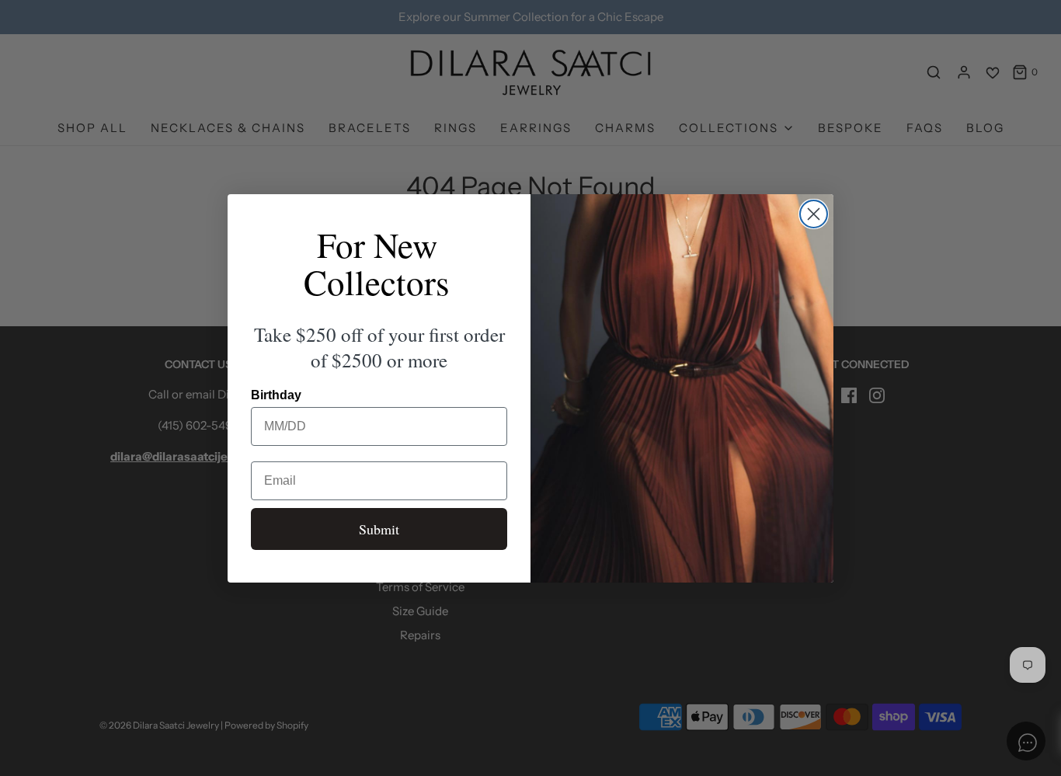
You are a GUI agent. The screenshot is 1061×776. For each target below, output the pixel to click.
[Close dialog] (813, 214)
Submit (379, 529)
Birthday (276, 395)
